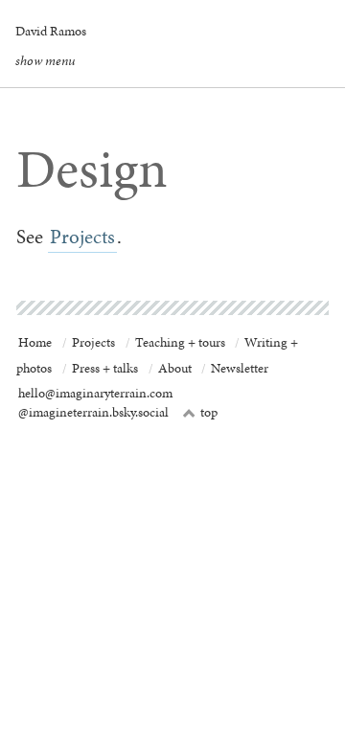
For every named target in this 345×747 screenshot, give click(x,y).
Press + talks (105, 368)
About (175, 368)
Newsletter (239, 368)
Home (35, 342)
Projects (82, 236)
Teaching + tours (180, 342)
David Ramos (50, 30)
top (200, 412)
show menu (45, 60)
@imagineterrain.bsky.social (93, 412)
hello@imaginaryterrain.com (95, 393)
